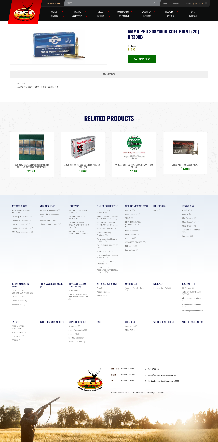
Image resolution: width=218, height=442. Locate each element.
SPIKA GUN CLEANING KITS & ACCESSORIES (107, 224)
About (165, 3)
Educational (124, 16)
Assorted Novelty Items (134, 289)
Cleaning (54, 16)
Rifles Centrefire (190, 222)
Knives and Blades (107, 284)
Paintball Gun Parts (162, 288)
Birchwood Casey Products (104, 234)
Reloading (169, 11)
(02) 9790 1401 (55, 3)
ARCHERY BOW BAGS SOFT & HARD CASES (78, 232)
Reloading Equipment (192, 310)
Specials (170, 16)
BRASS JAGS (18, 297)
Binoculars (74, 326)
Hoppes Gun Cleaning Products (77, 285)
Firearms (77, 11)
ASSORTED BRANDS (135, 242)
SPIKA (129, 218)
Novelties (147, 16)
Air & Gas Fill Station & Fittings (21, 211)
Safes (193, 11)
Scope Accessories (78, 330)
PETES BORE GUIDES (107, 251)
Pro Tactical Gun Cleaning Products (107, 256)
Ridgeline (131, 246)
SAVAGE (186, 214)
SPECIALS (130, 330)
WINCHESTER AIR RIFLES (163, 322)
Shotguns (187, 236)
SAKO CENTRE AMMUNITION (52, 322)
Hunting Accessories (22, 228)
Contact (176, 3)
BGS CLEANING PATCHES (107, 246)
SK (99, 322)
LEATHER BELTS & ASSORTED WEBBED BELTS (133, 224)
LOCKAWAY (18, 336)
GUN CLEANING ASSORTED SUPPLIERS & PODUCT (107, 270)
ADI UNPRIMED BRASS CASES (191, 293)
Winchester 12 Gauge (192, 322)
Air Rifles (187, 210)
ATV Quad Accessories (22, 232)
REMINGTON (131, 230)
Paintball (193, 16)
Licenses (188, 3)
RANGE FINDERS (77, 342)
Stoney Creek (131, 250)
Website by (155, 393)
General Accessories (22, 220)
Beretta (130, 210)
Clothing (100, 16)
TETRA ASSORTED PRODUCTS (51, 285)
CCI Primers (188, 288)
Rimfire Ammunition (50, 220)
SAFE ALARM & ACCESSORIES (19, 327)
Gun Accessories (21, 224)
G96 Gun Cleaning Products (104, 211)
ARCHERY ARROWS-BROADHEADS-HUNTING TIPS (79, 225)
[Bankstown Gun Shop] (25, 10)
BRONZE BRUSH (20, 301)
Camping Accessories (22, 216)
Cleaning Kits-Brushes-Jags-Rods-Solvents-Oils (78, 296)
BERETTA (130, 238)
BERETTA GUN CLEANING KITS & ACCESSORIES (107, 217)
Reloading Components (191, 305)
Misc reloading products (191, 299)
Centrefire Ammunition (49, 215)
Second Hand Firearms (191, 231)
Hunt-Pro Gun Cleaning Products (106, 262)
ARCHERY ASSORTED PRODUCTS (77, 217)
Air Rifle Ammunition (50, 210)
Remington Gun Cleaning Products (107, 240)
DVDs (156, 210)
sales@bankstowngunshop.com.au (162, 375)
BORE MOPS (18, 304)
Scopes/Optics (123, 11)
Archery (54, 11)
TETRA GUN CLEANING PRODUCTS (20, 285)
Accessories (77, 16)
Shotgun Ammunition (50, 224)
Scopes (74, 334)
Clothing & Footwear (136, 206)
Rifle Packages (189, 218)
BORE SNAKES (76, 290)
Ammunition (146, 11)
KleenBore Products (106, 229)
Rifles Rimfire (189, 226)
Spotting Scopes (76, 338)
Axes (100, 288)
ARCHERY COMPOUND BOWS (78, 211)
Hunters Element (133, 214)
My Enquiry (201, 3)
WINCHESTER (132, 234)
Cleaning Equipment (107, 206)
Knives (100, 11)
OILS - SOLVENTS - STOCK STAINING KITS (22, 291)
